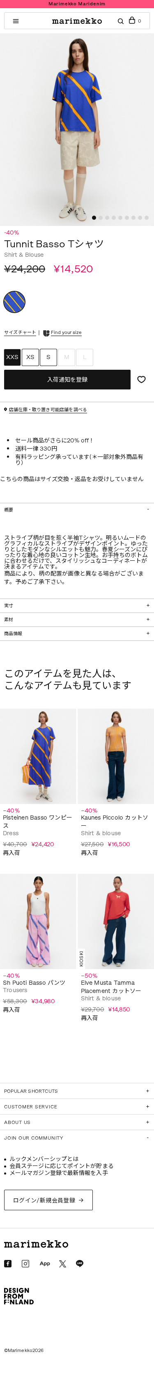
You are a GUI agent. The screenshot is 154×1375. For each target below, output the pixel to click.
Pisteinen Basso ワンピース (37, 821)
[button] (94, 218)
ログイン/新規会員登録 (44, 1200)
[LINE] (79, 1263)
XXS (12, 357)
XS (30, 357)
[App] (44, 1264)
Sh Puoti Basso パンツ (34, 982)
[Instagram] (25, 1263)
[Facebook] (7, 1263)
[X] (62, 1263)
